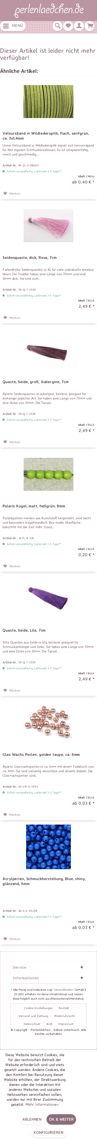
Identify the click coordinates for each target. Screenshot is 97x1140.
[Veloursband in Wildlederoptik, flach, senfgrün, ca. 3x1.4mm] (48, 101)
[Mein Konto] (79, 26)
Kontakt (64, 1008)
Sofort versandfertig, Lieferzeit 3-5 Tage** (34, 171)
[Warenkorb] (90, 26)
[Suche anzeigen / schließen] (57, 26)
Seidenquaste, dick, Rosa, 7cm (29, 257)
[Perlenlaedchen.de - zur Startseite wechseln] (48, 10)
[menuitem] (13, 26)
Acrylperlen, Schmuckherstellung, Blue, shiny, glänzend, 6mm (44, 881)
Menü (17, 25)
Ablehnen (32, 1119)
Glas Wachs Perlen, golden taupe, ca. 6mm (41, 754)
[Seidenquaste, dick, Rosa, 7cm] (48, 225)
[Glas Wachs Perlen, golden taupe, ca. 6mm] (48, 722)
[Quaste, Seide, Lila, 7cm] (48, 598)
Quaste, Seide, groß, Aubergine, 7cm (35, 381)
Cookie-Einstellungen (38, 1008)
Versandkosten (63, 989)
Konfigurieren (48, 1132)
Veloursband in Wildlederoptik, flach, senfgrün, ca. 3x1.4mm (45, 136)
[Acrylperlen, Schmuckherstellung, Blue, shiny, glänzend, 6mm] (48, 847)
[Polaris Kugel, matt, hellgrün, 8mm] (48, 474)
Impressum (65, 1024)
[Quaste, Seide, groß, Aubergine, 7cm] (48, 350)
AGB (49, 1024)
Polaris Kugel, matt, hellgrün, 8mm (33, 505)
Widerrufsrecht (64, 1016)
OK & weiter (61, 1119)
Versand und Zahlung (33, 1016)
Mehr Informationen (41, 1104)
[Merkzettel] (68, 26)
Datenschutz (32, 1024)
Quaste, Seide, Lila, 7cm (24, 630)
